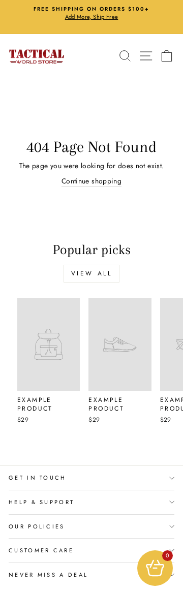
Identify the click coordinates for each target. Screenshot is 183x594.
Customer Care (41, 550)
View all (91, 273)
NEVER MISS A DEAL (48, 575)
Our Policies (37, 526)
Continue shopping (91, 181)
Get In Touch (38, 478)
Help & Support (41, 502)
